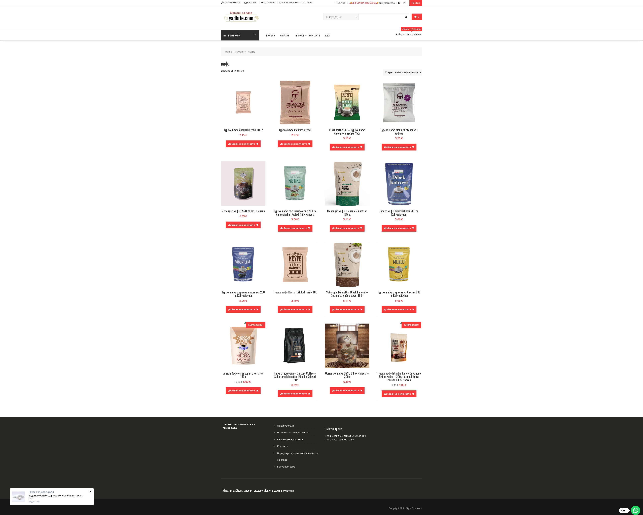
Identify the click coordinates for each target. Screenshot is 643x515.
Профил (416, 2)
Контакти (314, 35)
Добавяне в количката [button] (241, 143)
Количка (340, 2)
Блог (328, 35)
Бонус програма (286, 466)
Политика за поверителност (293, 432)
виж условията (372, 2)
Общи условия (285, 425)
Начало (270, 35)
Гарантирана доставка (290, 439)
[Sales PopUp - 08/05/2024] (52, 496)
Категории (234, 35)
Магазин (285, 35)
